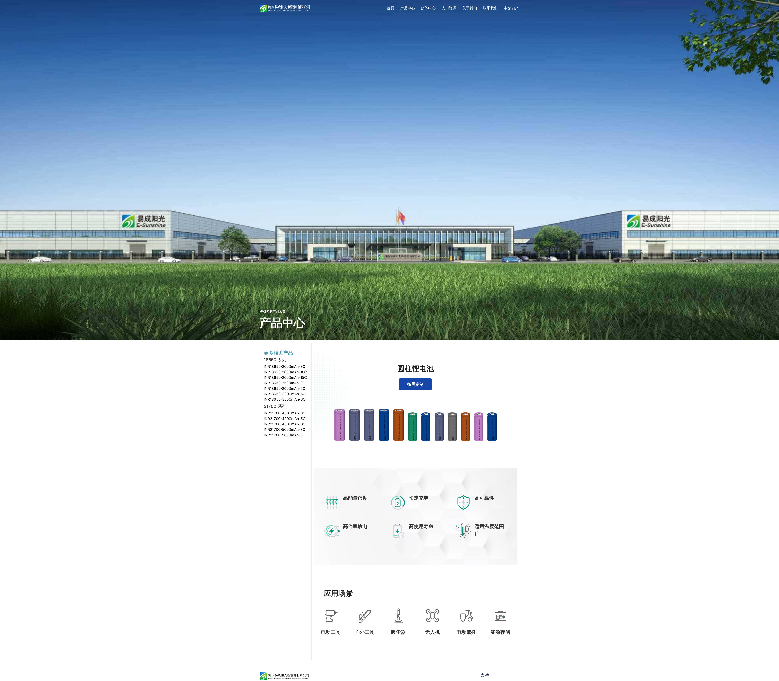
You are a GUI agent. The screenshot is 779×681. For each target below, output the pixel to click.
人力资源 (449, 8)
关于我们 (469, 8)
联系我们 (490, 8)
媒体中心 (428, 8)
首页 (390, 8)
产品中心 (407, 8)
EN (516, 8)
